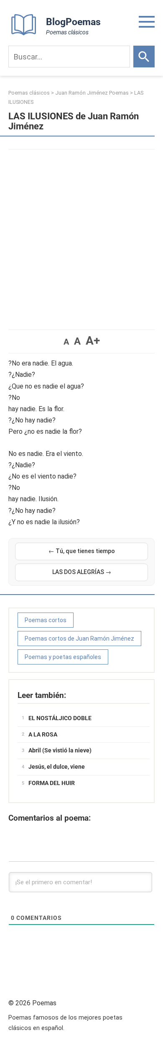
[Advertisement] (81, 235)
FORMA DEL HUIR (51, 783)
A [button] (66, 342)
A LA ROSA (42, 734)
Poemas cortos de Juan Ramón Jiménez (79, 638)
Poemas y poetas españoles (63, 657)
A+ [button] (93, 341)
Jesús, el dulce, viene (56, 766)
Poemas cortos (45, 620)
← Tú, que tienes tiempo (81, 551)
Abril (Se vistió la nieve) (60, 750)
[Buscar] (144, 56)
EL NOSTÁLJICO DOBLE (60, 718)
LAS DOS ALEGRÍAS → (81, 572)
